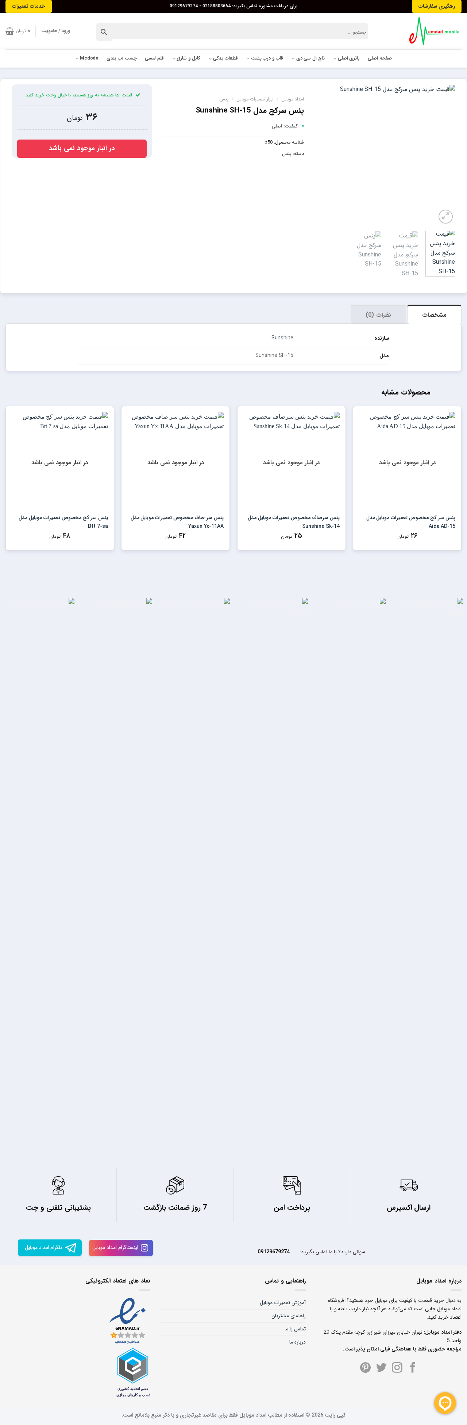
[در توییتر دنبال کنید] (381, 1368)
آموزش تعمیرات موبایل (283, 1303)
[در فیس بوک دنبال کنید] (413, 1368)
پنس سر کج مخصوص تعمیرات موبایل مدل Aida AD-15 (410, 522)
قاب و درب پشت (267, 58)
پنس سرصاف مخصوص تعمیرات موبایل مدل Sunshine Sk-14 (294, 522)
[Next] (321, 155)
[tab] (434, 314)
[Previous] (443, 155)
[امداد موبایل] (431, 31)
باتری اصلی (349, 58)
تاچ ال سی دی (310, 58)
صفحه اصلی (380, 58)
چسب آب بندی (122, 58)
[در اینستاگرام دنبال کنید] (397, 1368)
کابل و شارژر (188, 58)
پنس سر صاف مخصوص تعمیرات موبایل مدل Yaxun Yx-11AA (177, 522)
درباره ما (297, 1342)
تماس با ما (295, 1329)
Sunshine (282, 338)
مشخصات (434, 315)
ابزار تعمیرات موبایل (255, 99)
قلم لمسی (154, 58)
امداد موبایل (292, 99)
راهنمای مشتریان (288, 1316)
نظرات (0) (378, 315)
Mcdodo (89, 58)
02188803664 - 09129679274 (200, 6)
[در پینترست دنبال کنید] (365, 1368)
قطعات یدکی (225, 58)
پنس (224, 99)
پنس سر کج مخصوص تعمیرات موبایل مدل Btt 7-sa (63, 522)
